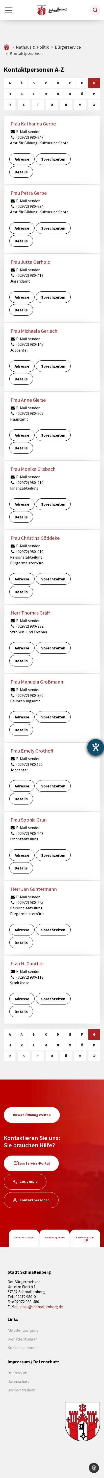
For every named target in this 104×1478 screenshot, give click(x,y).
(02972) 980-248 (29, 833)
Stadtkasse (19, 982)
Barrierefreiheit (21, 1389)
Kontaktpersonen (34, 1200)
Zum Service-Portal (34, 1163)
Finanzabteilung (24, 488)
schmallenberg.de (7, 47)
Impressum (17, 1372)
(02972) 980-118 (29, 977)
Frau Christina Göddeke (35, 538)
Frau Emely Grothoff (32, 751)
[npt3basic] (52, 9)
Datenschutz (19, 1381)
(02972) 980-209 (29, 413)
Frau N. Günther (27, 963)
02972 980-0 (28, 1181)
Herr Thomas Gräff (30, 613)
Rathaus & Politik (32, 47)
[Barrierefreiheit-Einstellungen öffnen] (95, 747)
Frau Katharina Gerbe (33, 123)
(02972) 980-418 (29, 275)
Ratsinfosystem (85, 1237)
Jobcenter (19, 350)
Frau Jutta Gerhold (30, 262)
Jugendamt (20, 281)
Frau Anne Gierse (28, 400)
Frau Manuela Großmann (37, 682)
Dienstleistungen (24, 1237)
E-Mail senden (27, 131)
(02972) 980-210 (29, 551)
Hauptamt (19, 419)
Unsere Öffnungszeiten (32, 1115)
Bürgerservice (68, 47)
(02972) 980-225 (29, 902)
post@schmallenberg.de (41, 1306)
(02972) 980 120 (29, 764)
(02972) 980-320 (29, 695)
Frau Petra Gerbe (29, 193)
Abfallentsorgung (23, 1330)
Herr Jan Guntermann (34, 889)
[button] (95, 10)
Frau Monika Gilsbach (33, 469)
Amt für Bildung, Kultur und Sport (39, 142)
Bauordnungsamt (25, 700)
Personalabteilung (26, 557)
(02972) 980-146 (29, 344)
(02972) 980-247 (29, 137)
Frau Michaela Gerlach (34, 331)
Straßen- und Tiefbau (28, 631)
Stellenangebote (54, 1237)
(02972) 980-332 (29, 626)
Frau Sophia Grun (29, 820)
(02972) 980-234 (29, 206)
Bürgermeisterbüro (27, 562)
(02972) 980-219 (29, 482)
